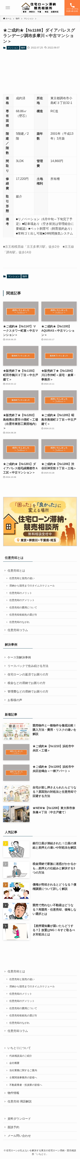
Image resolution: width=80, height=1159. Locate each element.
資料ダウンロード (19, 1118)
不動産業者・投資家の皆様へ (25, 1085)
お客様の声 (15, 700)
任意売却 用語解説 (20, 1101)
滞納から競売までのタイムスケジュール (32, 585)
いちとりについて (19, 1047)
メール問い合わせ (19, 1135)
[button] (8, 8)
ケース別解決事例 (19, 657)
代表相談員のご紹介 (20, 1056)
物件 (23, 48)
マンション (13, 48)
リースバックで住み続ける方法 (28, 665)
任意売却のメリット (20, 593)
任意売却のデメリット (22, 600)
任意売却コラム (18, 630)
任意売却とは (16, 570)
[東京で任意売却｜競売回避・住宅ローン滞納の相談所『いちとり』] (40, 8)
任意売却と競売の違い (22, 578)
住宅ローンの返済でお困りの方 (28, 674)
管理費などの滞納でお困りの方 (28, 691)
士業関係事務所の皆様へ (23, 1077)
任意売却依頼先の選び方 (23, 614)
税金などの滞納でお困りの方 (26, 683)
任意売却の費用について (23, 607)
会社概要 (14, 1063)
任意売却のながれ (19, 622)
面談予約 (13, 1127)
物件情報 (13, 1092)
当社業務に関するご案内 (23, 1070)
